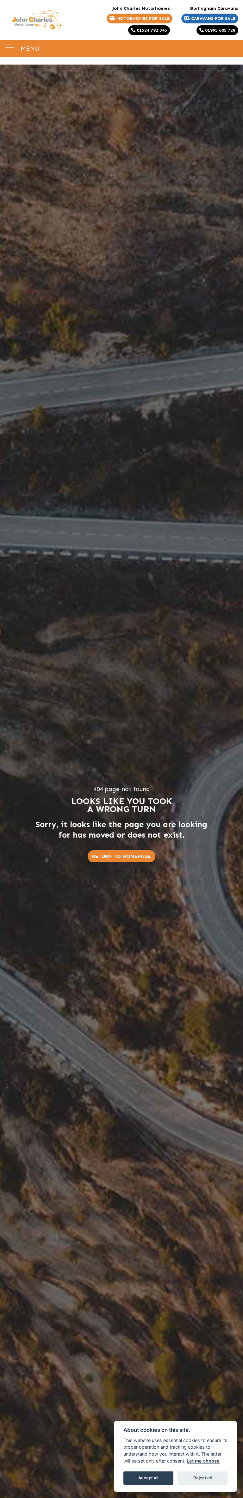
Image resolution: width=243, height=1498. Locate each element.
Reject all (202, 1477)
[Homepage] (36, 19)
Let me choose (203, 1461)
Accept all (148, 1477)
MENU (29, 48)
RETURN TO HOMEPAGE (121, 856)
